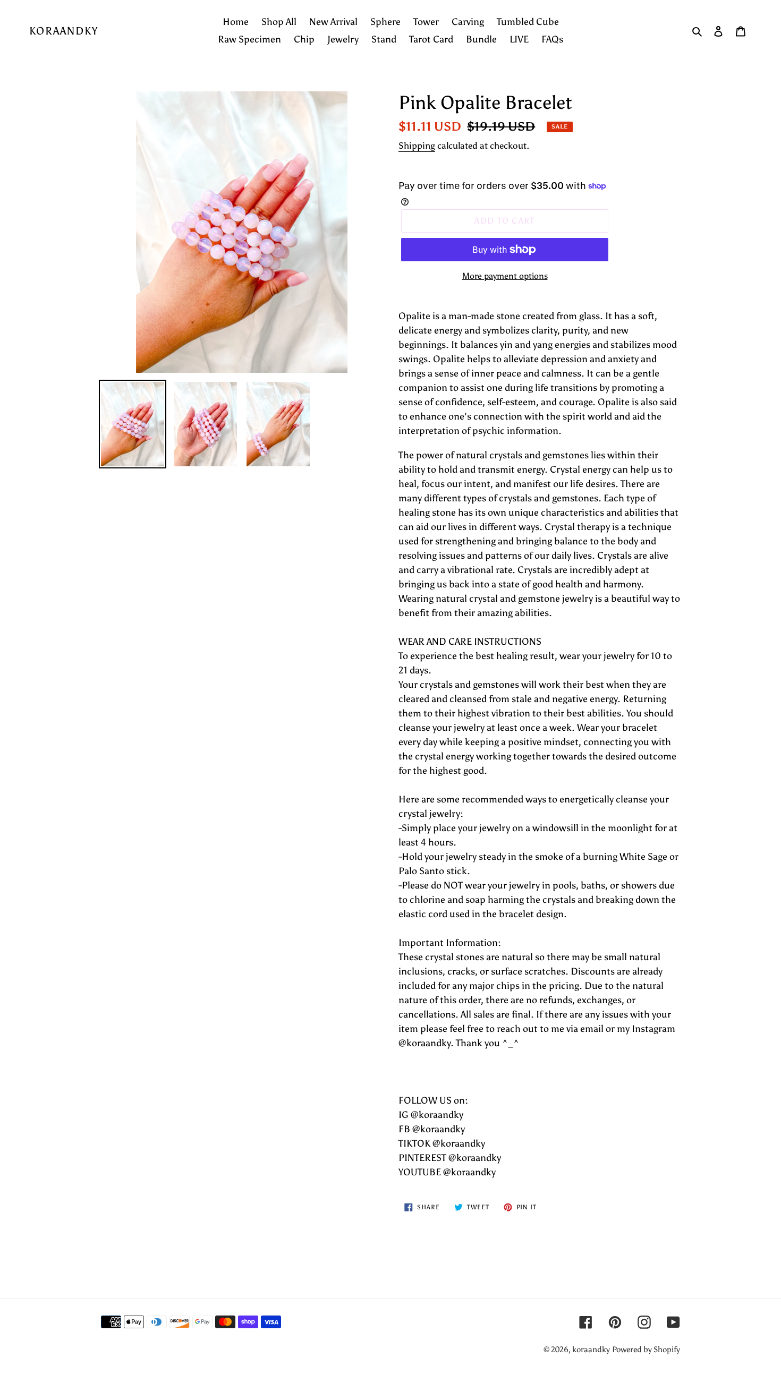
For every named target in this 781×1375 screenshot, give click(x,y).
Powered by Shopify (646, 1349)
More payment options (505, 276)
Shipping (416, 145)
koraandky (63, 30)
